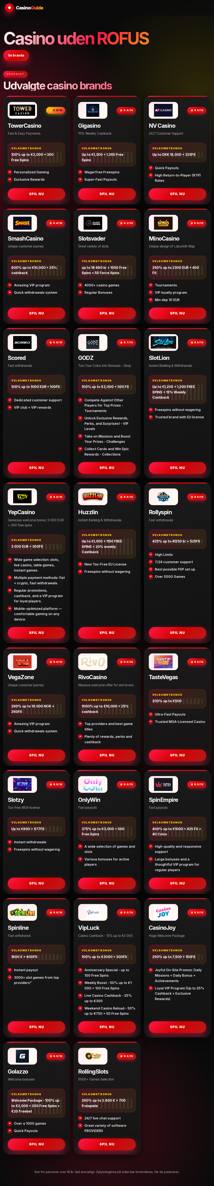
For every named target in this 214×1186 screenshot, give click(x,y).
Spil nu (36, 194)
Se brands (16, 55)
